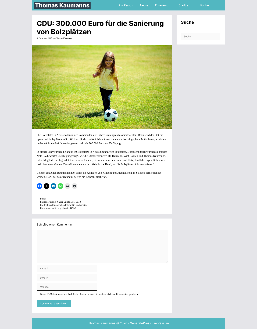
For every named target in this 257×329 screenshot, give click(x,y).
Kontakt (205, 5)
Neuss (144, 5)
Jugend (52, 202)
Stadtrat (184, 5)
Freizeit (43, 202)
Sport (78, 202)
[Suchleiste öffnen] (219, 5)
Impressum (161, 323)
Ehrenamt (161, 5)
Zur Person (126, 5)
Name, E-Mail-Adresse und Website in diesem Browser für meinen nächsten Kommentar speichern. (89, 294)
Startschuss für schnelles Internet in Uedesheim (63, 205)
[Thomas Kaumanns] (63, 5)
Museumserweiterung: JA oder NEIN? (58, 208)
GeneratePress (140, 323)
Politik (43, 198)
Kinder (60, 202)
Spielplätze (69, 202)
